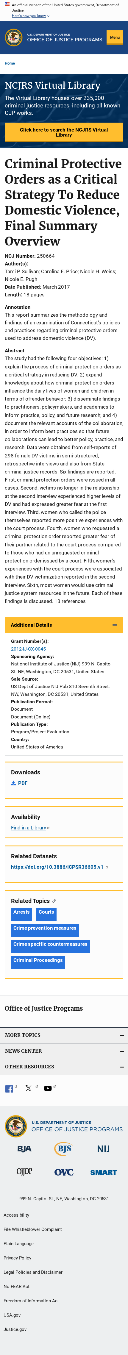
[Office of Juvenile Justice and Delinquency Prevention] (24, 1177)
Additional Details (31, 625)
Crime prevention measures (45, 928)
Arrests (21, 912)
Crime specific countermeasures (50, 944)
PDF (22, 783)
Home (10, 63)
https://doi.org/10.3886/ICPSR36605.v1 (58, 867)
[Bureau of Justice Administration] (25, 1153)
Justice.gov (15, 1329)
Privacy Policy (17, 1258)
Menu (115, 37)
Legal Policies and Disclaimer (33, 1272)
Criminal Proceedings (38, 960)
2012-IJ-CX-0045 (28, 649)
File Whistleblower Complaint (33, 1229)
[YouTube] (50, 1090)
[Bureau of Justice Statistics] (64, 1157)
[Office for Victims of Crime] (64, 1176)
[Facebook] (11, 1090)
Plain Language (19, 1243)
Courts (46, 912)
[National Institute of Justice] (104, 1153)
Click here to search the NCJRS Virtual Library (64, 132)
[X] (31, 1090)
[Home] (64, 37)
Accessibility (16, 1215)
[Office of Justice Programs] (14, 37)
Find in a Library (28, 828)
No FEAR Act (16, 1286)
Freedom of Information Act (31, 1301)
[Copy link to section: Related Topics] (53, 900)
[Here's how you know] (64, 10)
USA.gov (12, 1315)
